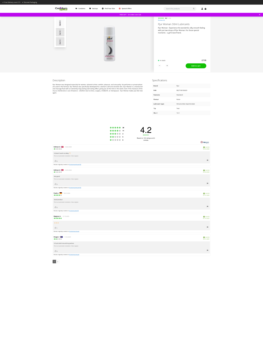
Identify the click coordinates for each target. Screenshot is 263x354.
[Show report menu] (207, 160)
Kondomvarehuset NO (75, 164)
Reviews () (161, 20)
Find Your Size (110, 8)
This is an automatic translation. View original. (66, 156)
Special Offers (127, 8)
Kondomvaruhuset (74, 231)
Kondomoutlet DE (74, 210)
